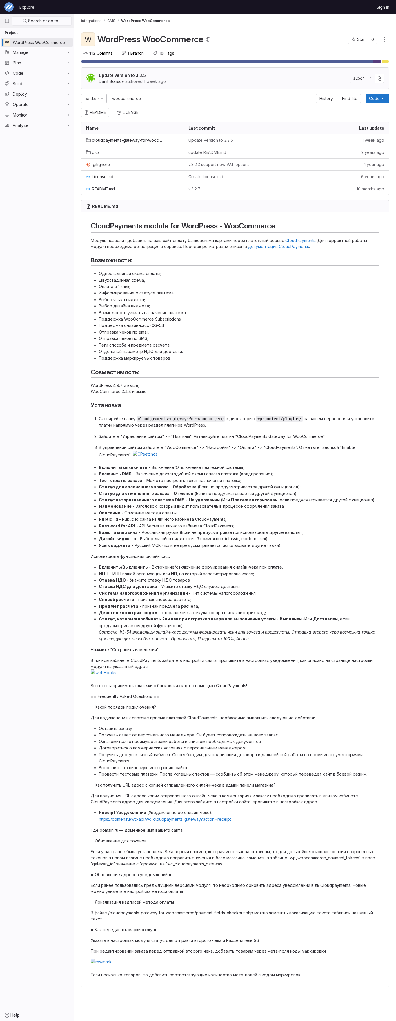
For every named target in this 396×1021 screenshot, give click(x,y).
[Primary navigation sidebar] (7, 21)
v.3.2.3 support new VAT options (219, 164)
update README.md (207, 152)
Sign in (383, 7)
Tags (166, 53)
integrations (91, 21)
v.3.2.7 (194, 188)
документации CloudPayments (278, 246)
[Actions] (384, 39)
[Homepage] (9, 7)
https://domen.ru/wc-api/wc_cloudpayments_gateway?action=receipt (165, 819)
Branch (136, 53)
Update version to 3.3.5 (122, 75)
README (98, 112)
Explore (26, 7)
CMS (111, 21)
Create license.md (205, 176)
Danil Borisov (111, 81)
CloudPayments (300, 240)
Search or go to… (44, 20)
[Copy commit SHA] (379, 78)
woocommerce (126, 98)
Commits (100, 53)
